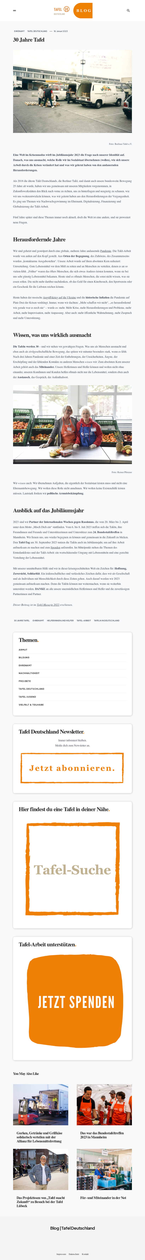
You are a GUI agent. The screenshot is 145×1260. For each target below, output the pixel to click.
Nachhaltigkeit (29, 673)
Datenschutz (74, 1254)
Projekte (25, 681)
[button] (14, 10)
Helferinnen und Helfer (60, 620)
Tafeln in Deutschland (107, 620)
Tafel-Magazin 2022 (48, 604)
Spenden (55, 547)
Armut (23, 649)
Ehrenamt (19, 31)
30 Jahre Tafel (22, 620)
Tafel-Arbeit (84, 620)
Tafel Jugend (27, 696)
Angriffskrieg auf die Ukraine (59, 297)
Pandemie (105, 251)
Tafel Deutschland (37, 31)
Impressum (61, 1254)
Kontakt (85, 1254)
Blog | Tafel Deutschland (72, 1228)
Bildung (24, 657)
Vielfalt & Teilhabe (31, 704)
